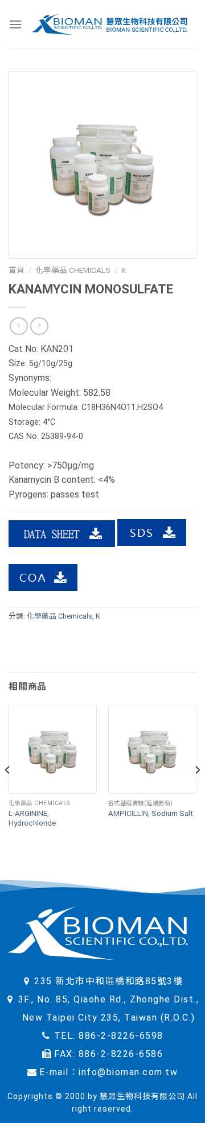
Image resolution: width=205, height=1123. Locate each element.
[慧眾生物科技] (109, 24)
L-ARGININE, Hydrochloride (32, 818)
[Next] (197, 793)
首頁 (16, 270)
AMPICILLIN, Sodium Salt (150, 813)
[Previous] (8, 793)
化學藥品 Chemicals (72, 270)
